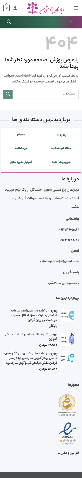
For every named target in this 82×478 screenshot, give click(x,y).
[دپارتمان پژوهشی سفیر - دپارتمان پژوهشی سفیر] (45, 8)
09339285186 (69, 240)
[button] (76, 7)
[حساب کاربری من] (15, 8)
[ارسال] (8, 21)
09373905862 (69, 230)
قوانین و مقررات (68, 453)
